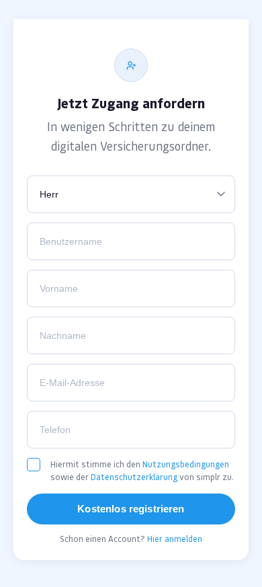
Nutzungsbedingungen (185, 464)
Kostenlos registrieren (130, 508)
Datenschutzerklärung (134, 477)
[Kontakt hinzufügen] (131, 65)
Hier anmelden (174, 539)
